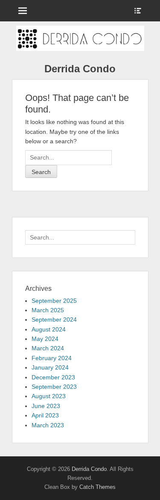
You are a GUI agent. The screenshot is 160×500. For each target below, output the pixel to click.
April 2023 (45, 415)
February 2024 (52, 358)
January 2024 (50, 367)
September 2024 (54, 319)
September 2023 (54, 386)
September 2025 (54, 300)
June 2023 (46, 405)
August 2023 (49, 396)
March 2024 (48, 348)
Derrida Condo (80, 68)
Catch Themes (97, 487)
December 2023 (53, 377)
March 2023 (48, 425)
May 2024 (45, 338)
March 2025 (48, 310)
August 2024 (49, 329)
